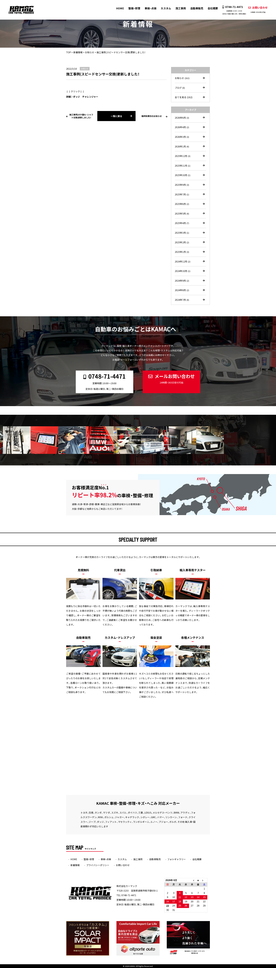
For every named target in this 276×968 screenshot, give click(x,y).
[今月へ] (198, 880)
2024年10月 (182, 271)
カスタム (166, 8)
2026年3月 (182, 136)
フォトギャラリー (176, 859)
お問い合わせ (259, 9)
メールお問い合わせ (175, 378)
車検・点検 (150, 8)
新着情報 (75, 865)
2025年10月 (182, 175)
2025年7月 (182, 194)
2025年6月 (182, 204)
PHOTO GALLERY (138, 440)
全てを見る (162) (183, 97)
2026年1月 (182, 146)
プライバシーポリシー (97, 865)
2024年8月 (182, 290)
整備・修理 (134, 8)
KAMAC (132, 966)
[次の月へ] (204, 880)
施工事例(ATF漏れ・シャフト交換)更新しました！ (81, 116)
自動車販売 (196, 8)
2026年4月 (182, 127)
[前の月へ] (192, 880)
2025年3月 (182, 232)
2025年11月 (182, 165)
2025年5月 (182, 213)
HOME (120, 8)
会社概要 (213, 8)
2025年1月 (182, 252)
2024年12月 (182, 261)
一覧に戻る (116, 116)
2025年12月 (182, 156)
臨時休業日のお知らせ (152, 116)
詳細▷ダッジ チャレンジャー (82, 96)
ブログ (180, 87)
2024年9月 (182, 280)
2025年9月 (182, 184)
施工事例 (181, 8)
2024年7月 (182, 299)
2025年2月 (182, 242)
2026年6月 (182, 117)
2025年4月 (182, 223)
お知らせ (182, 78)
